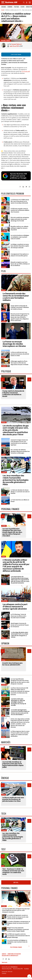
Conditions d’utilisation (14, 954)
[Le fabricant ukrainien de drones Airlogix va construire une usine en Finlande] (5, 488)
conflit (3, 310)
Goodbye (26, 968)
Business (4, 222)
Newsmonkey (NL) (7, 968)
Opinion (3, 660)
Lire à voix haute (16, 54)
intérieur (4, 213)
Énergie (3, 357)
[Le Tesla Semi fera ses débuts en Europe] (5, 497)
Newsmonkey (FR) (18, 968)
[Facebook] (3, 958)
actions (3, 759)
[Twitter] (6, 958)
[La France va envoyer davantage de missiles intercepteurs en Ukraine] (16, 323)
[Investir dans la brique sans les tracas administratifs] (13, 648)
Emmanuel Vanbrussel (16, 44)
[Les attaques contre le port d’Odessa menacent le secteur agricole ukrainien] (16, 586)
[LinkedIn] (9, 958)
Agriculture (4, 601)
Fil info (22, 7)
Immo (3, 715)
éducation (4, 258)
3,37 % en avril (26, 71)
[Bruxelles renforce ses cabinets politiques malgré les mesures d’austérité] (5, 224)
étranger (4, 366)
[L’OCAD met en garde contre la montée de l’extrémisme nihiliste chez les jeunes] (5, 207)
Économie (10, 7)
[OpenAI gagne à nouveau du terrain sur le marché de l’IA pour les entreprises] (5, 621)
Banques (4, 204)
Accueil (2, 10)
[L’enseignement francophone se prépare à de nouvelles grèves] (5, 251)
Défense (3, 290)
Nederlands (4, 962)
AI (2, 628)
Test (3, 866)
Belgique (4, 7)
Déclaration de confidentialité (10, 955)
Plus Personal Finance (20, 946)
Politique (16, 7)
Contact (4, 954)
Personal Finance (5, 41)
